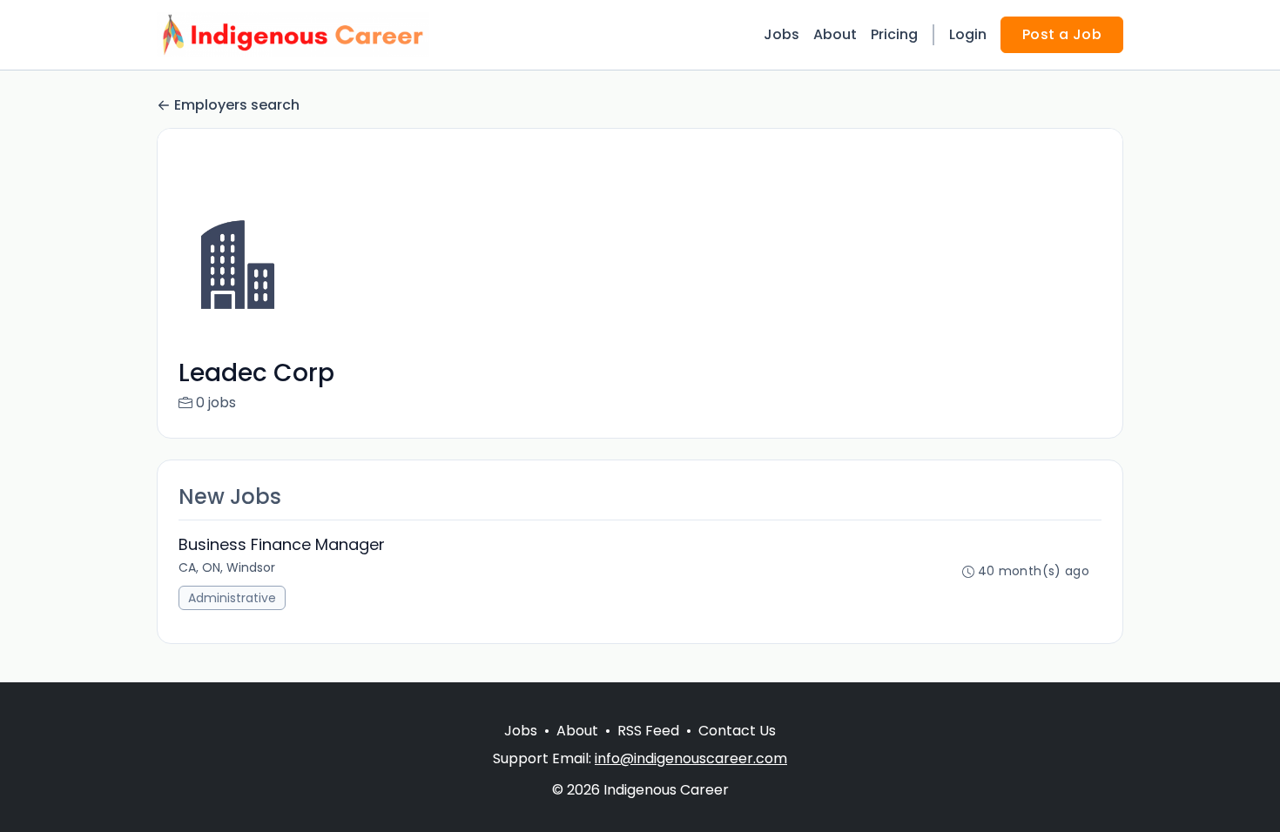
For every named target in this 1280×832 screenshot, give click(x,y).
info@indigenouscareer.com (691, 758)
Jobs (781, 34)
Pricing (894, 34)
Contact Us (737, 731)
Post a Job (1061, 34)
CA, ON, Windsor (227, 567)
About (835, 34)
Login (968, 34)
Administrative (232, 598)
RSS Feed (648, 731)
